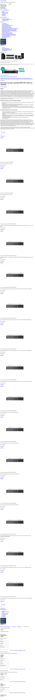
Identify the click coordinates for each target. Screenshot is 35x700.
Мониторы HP (4, 37)
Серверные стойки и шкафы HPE (7, 33)
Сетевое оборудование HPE (6, 26)
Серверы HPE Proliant (5, 18)
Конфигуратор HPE (3, 17)
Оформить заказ (2, 7)
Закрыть (6, 673)
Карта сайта (14, 626)
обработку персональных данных (20, 650)
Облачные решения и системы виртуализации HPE (10, 28)
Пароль (1, 679)
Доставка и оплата (5, 13)
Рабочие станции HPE (5, 31)
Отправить (2, 673)
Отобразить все (2, 608)
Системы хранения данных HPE (7, 25)
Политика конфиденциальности (5, 626)
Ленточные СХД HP (5, 20)
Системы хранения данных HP (7, 19)
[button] (1, 80)
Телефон (1, 643)
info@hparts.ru (19, 626)
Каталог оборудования (5, 48)
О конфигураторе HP (5, 10)
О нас (3, 11)
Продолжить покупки (3, 635)
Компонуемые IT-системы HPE (7, 27)
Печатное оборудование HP (6, 36)
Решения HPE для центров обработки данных (9, 29)
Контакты (3, 15)
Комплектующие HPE (5, 35)
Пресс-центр (4, 14)
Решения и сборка (5, 12)
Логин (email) (2, 677)
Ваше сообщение (3, 665)
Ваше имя (1, 641)
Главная (3, 47)
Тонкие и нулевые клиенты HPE (7, 32)
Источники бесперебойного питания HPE (8, 34)
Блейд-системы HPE (5, 24)
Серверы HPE (4, 23)
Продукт (1, 639)
